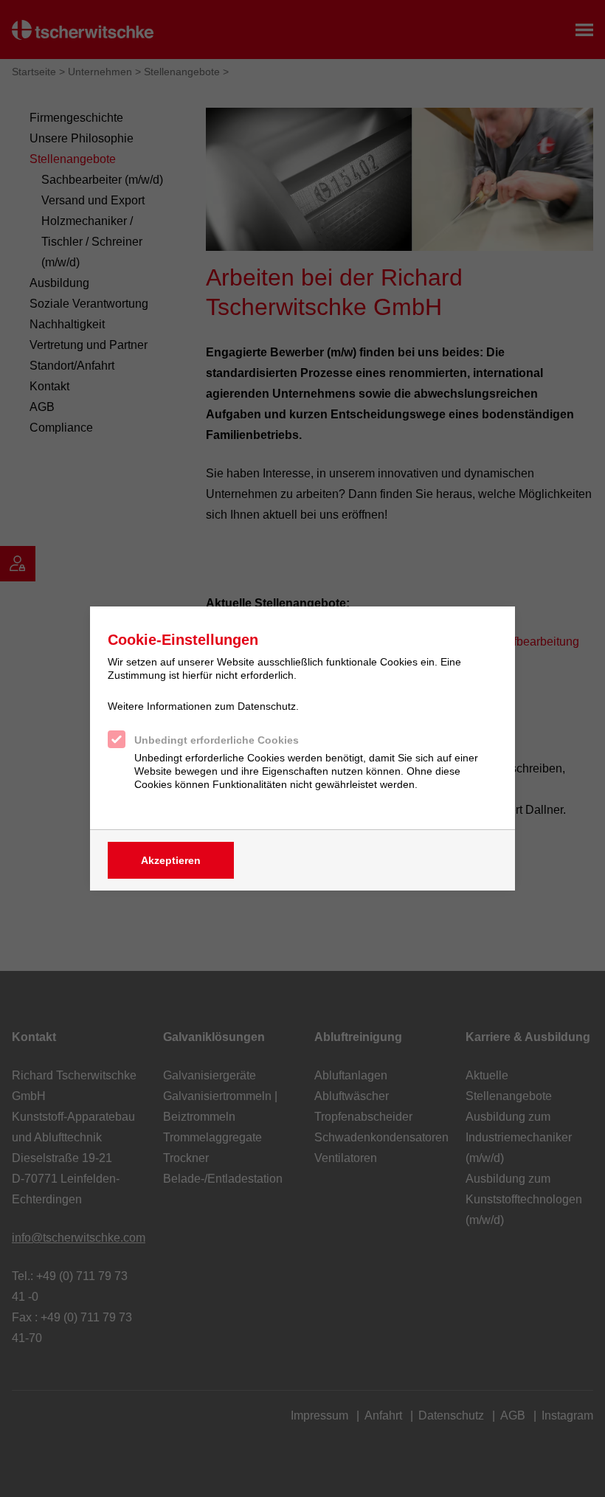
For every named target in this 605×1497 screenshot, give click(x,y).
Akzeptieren (171, 860)
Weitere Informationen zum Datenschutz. (203, 706)
